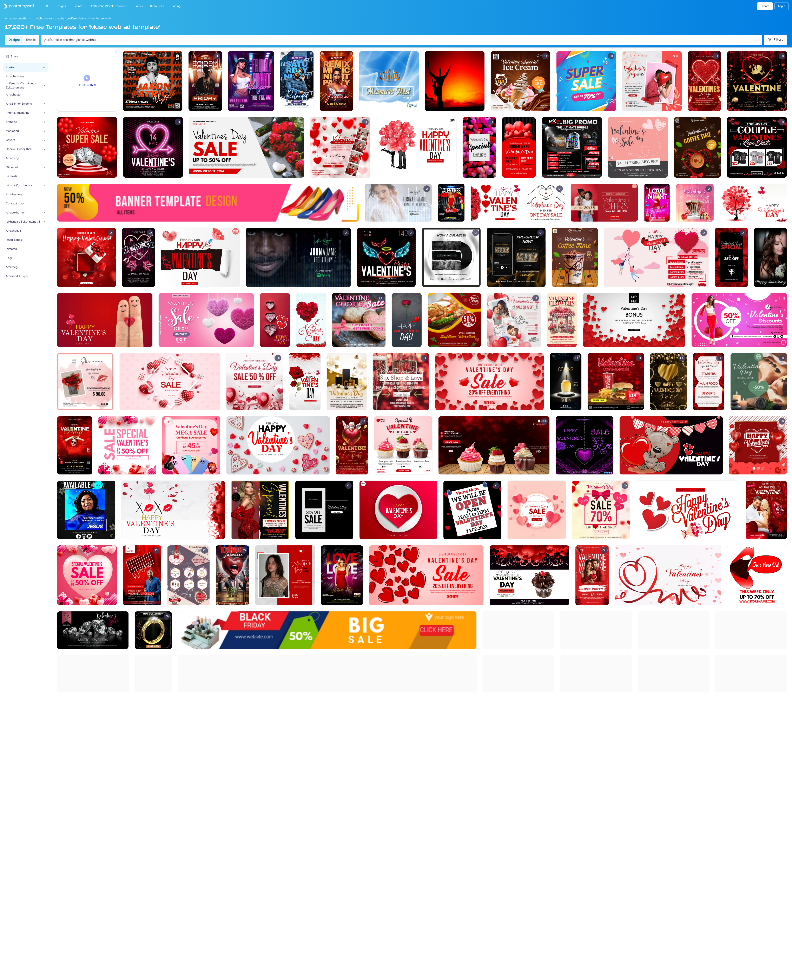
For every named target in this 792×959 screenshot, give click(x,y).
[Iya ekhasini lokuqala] (17, 6)
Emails (30, 40)
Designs (14, 40)
